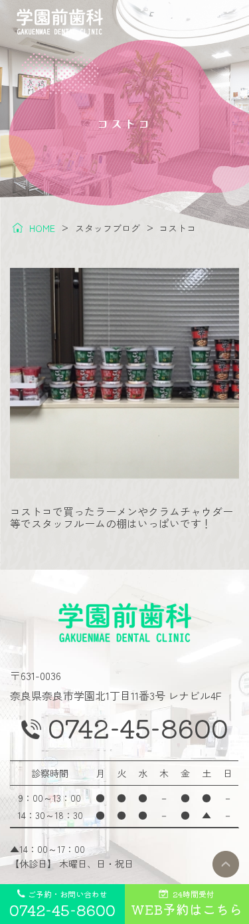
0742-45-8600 (138, 728)
